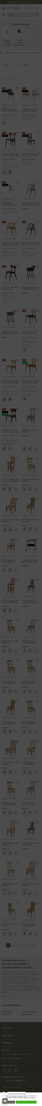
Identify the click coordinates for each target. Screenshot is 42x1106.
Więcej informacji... (30, 1097)
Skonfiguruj (10, 1102)
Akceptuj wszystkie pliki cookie (26, 1102)
